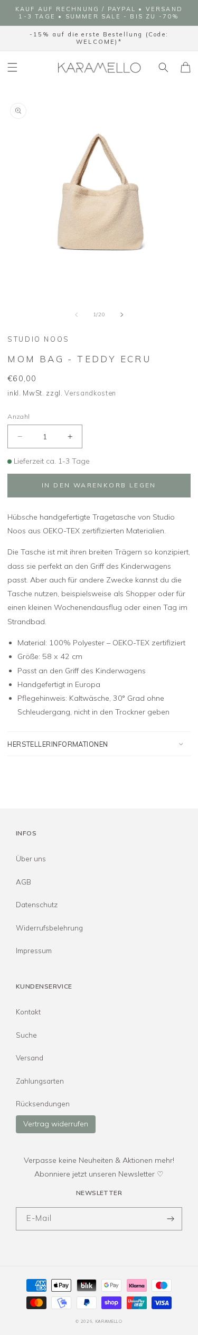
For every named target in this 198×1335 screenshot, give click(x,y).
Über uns (31, 858)
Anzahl (18, 416)
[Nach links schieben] (76, 314)
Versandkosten (90, 393)
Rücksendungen (43, 1103)
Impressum (34, 950)
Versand (29, 1058)
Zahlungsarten (40, 1081)
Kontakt (28, 1012)
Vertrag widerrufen (55, 1124)
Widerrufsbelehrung (49, 928)
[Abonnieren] (170, 1219)
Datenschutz (37, 904)
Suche (26, 1035)
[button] (13, 68)
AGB (23, 882)
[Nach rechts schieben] (121, 314)
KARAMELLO (109, 1321)
